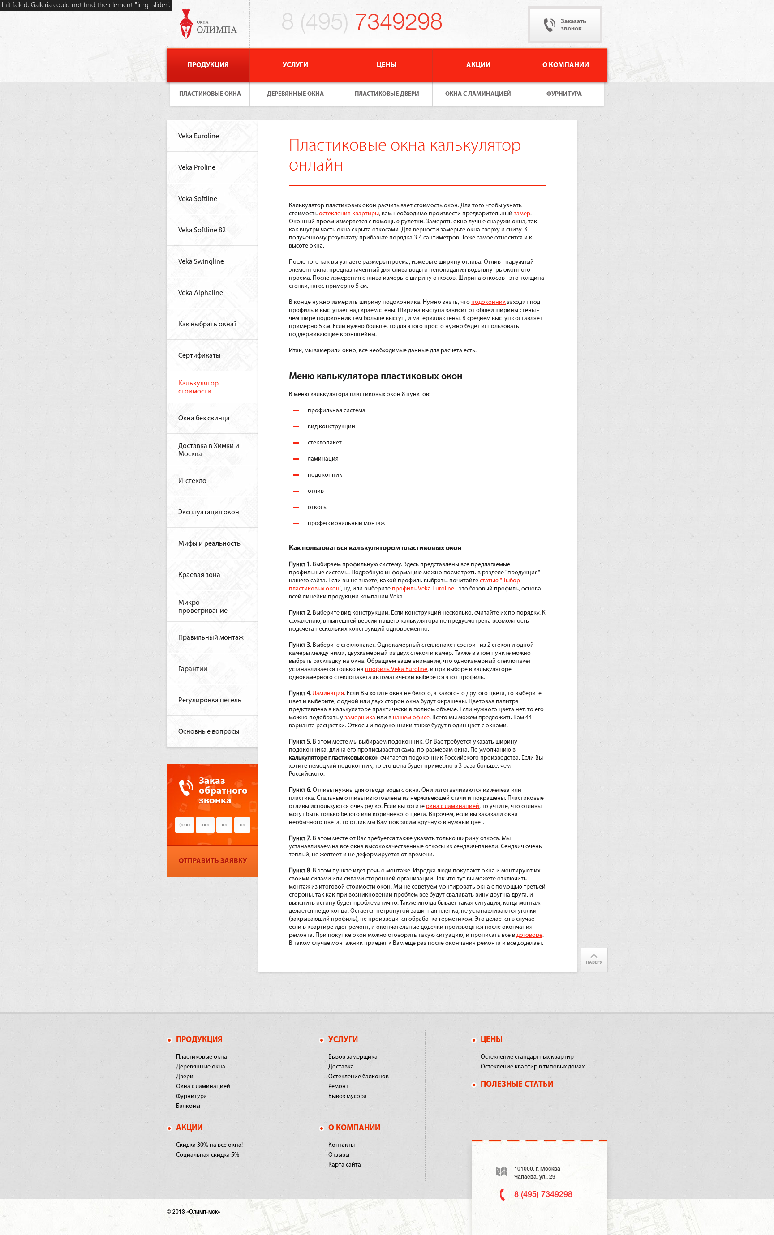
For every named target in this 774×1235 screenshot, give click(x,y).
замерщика (359, 717)
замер (522, 213)
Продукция (208, 65)
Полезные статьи (517, 1085)
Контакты (341, 1145)
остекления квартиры (349, 213)
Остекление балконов (358, 1076)
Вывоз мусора (347, 1096)
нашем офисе (411, 717)
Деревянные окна (295, 94)
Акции (478, 65)
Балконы (188, 1106)
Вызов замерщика (353, 1057)
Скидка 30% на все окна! (209, 1145)
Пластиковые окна (210, 94)
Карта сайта (344, 1165)
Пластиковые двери (387, 94)
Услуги (295, 65)
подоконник (488, 302)
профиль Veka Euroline (423, 588)
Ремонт (338, 1086)
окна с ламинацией (452, 806)
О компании (565, 65)
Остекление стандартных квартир (527, 1057)
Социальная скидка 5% (207, 1155)
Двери (185, 1076)
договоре (529, 935)
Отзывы (338, 1155)
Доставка (341, 1067)
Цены (387, 65)
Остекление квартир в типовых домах (533, 1067)
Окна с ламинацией (478, 94)
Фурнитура (564, 94)
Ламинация (328, 693)
